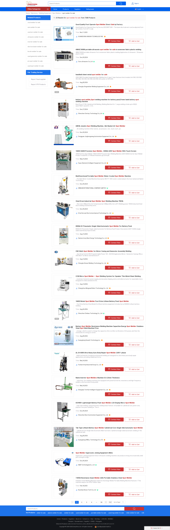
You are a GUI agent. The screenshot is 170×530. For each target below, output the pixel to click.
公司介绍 (103, 519)
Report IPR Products (38, 84)
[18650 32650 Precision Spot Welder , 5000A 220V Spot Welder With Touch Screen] (64, 160)
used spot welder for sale (36, 66)
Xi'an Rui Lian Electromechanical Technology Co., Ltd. (94, 213)
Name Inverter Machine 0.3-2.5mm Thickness (98, 378)
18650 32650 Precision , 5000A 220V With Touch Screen (106, 151)
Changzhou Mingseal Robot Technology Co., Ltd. (93, 288)
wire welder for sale (34, 27)
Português (99, 521)
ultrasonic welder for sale (36, 37)
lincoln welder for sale (34, 51)
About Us (78, 519)
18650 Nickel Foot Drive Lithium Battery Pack (102, 301)
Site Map (97, 519)
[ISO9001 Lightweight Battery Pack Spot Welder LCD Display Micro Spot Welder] (64, 412)
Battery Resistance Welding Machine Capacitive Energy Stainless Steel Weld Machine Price (109, 327)
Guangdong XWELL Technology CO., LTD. (90, 440)
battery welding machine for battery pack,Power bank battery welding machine (107, 100)
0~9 (113, 524)
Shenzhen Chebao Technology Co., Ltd (90, 313)
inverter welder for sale (35, 42)
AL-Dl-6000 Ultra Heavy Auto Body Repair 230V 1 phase (101, 353)
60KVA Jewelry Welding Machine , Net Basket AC (100, 126)
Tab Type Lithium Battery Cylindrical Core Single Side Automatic (109, 428)
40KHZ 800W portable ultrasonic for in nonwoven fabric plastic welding (108, 49)
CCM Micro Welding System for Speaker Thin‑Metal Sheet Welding (108, 276)
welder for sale (64, 513)
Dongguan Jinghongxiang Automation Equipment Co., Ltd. (96, 136)
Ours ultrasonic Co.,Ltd (85, 61)
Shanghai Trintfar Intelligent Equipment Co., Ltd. (93, 390)
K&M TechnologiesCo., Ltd (86, 465)
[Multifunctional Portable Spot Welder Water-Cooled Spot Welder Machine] (64, 185)
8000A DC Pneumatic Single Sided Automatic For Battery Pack (104, 226)
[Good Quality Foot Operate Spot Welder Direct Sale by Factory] (64, 34)
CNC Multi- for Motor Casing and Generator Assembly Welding (103, 251)
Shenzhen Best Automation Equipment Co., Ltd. (93, 415)
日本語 (92, 521)
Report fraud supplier (38, 79)
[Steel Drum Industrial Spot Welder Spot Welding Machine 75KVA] (64, 210)
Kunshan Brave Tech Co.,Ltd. (87, 490)
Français (70, 521)
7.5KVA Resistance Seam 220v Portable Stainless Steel (104, 478)
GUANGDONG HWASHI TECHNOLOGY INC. (90, 36)
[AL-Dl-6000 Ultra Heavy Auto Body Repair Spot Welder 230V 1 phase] (64, 362)
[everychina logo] (31, 3)
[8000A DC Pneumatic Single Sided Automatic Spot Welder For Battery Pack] (64, 235)
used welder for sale (77, 513)
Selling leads (90, 9)
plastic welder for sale (50, 513)
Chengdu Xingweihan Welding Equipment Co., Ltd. (93, 86)
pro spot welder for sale (35, 61)
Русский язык (79, 521)
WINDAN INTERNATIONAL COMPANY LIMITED (92, 188)
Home (55, 9)
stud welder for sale (34, 22)
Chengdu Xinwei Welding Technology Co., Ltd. (92, 263)
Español (86, 521)
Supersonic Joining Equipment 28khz (94, 453)
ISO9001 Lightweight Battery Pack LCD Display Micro (105, 403)
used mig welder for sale (111, 513)
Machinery (34, 13)
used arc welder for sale (35, 32)
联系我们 (110, 519)
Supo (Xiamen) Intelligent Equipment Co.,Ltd (92, 163)
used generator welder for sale (37, 56)
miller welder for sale (128, 513)
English (139, 9)
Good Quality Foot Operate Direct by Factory (99, 24)
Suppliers (77, 9)
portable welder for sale (93, 513)
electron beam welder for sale (37, 46)
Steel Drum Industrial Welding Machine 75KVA (99, 201)
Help (91, 519)
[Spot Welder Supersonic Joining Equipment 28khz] (64, 462)
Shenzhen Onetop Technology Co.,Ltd (90, 113)
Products (66, 9)
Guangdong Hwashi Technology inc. (89, 340)
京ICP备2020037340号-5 (104, 526)
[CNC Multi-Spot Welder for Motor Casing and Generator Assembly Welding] (64, 260)
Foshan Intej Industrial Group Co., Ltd (89, 364)
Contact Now (115, 41)
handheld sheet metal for (91, 75)
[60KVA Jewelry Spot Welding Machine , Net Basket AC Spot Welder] (64, 135)
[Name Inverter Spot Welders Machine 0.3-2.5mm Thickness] (64, 387)
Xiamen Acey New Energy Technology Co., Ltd (92, 238)
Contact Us (86, 519)
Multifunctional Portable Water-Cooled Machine (103, 176)
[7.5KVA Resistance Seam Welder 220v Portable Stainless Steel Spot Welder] (64, 487)
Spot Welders (57, 13)
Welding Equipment (45, 13)
